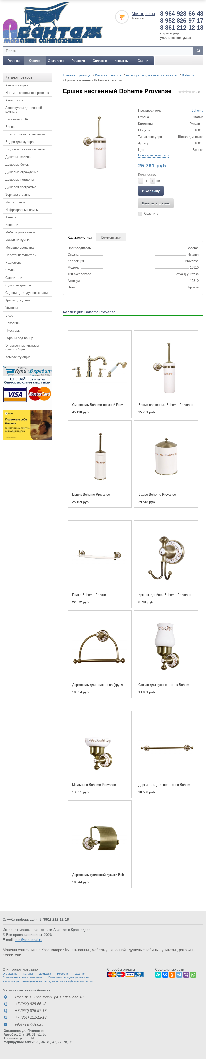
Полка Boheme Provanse (90, 595)
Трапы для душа (17, 300)
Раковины (12, 323)
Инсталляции (15, 202)
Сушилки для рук (18, 285)
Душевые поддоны (19, 179)
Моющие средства (19, 247)
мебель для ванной (109, 950)
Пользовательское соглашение (22, 977)
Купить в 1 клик (156, 203)
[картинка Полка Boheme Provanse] (99, 557)
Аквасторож (14, 100)
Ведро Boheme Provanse (157, 494)
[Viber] (186, 974)
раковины (187, 950)
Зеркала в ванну (17, 195)
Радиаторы (13, 262)
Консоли (11, 225)
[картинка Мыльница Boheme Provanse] (99, 747)
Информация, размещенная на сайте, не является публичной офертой (48, 981)
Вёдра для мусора (19, 142)
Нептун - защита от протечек (27, 93)
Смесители (13, 278)
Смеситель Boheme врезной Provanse (101, 405)
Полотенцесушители (20, 255)
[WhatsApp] (193, 974)
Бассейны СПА (16, 119)
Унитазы (11, 308)
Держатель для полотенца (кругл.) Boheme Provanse (112, 685)
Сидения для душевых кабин (27, 293)
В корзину (151, 191)
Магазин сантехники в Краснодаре (32, 950)
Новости (62, 973)
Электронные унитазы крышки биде (22, 347)
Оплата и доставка (100, 62)
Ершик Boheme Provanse (91, 494)
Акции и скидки (16, 85)
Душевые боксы (17, 164)
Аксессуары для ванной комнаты (23, 109)
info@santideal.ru (28, 940)
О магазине (56, 61)
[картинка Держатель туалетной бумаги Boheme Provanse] (99, 837)
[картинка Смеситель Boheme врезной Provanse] (99, 367)
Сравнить (151, 213)
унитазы (169, 950)
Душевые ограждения (21, 172)
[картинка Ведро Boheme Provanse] (166, 457)
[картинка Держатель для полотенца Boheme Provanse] (166, 747)
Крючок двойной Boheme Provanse (164, 595)
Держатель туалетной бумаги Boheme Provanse (108, 875)
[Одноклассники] (172, 974)
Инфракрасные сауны (21, 210)
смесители (12, 955)
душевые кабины (144, 950)
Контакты (121, 61)
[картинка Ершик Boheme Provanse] (99, 457)
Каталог (35, 61)
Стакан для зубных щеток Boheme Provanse (172, 685)
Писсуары (12, 330)
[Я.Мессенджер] (158, 974)
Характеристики (80, 237)
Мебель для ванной (20, 232)
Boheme (197, 110)
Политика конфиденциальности (68, 977)
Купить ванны (77, 950)
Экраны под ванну (19, 338)
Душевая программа (20, 187)
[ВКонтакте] (165, 974)
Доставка (45, 973)
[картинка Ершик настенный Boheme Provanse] (166, 367)
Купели (10, 217)
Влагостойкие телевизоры (25, 134)
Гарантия (78, 61)
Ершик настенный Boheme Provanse (165, 405)
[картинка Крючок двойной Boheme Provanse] (166, 557)
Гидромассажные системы (25, 149)
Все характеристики (153, 155)
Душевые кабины (18, 157)
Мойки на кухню (17, 240)
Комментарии (111, 237)
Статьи (143, 61)
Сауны (10, 270)
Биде (9, 315)
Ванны (10, 127)
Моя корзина (143, 14)
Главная (13, 61)
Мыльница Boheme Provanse (94, 785)
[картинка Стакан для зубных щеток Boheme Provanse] (166, 647)
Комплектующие (17, 357)
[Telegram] (179, 974)
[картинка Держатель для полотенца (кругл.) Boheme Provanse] (99, 647)
